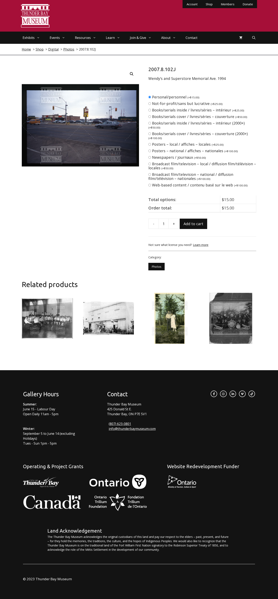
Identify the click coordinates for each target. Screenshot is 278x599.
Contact (191, 37)
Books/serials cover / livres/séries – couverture (199, 116)
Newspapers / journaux (179, 157)
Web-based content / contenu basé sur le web (200, 185)
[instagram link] (223, 394)
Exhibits (29, 37)
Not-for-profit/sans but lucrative (187, 103)
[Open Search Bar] (253, 38)
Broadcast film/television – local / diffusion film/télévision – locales (202, 165)
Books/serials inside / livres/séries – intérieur (198, 110)
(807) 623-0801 (120, 424)
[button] (131, 74)
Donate (248, 4)
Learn (110, 37)
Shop (209, 4)
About (166, 37)
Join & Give (138, 37)
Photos (156, 267)
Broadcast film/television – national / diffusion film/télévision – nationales (190, 176)
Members (227, 4)
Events (55, 37)
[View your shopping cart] (240, 38)
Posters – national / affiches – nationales (195, 150)
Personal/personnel (175, 97)
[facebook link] (214, 394)
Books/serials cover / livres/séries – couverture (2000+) (198, 135)
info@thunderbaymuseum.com (132, 428)
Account (192, 4)
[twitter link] (242, 394)
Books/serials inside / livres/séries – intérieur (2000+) (196, 125)
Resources (83, 37)
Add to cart (193, 223)
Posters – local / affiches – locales (188, 144)
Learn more (200, 245)
